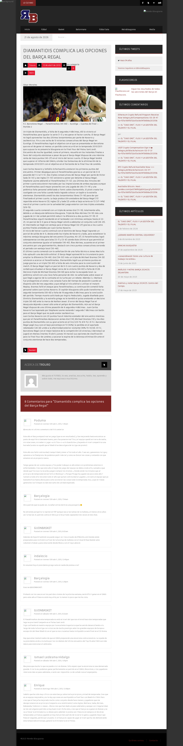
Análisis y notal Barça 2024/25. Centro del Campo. (138, 284)
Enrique (39, 685)
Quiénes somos (136, 740)
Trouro (32, 65)
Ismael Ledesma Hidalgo (52, 657)
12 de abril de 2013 (51, 65)
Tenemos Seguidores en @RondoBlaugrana (134, 68)
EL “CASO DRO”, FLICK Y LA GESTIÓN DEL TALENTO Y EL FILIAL (136, 223)
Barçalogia (42, 496)
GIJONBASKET (43, 528)
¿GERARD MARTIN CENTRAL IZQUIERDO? (136, 235)
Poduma (40, 420)
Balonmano (81, 29)
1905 (31, 73)
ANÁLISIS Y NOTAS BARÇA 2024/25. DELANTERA (134, 271)
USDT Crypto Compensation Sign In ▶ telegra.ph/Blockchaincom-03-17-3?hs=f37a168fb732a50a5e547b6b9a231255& (137, 150)
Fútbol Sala (104, 29)
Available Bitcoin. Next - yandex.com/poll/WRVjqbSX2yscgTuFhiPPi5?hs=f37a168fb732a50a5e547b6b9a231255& (139, 189)
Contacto (153, 740)
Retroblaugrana (129, 29)
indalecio (40, 556)
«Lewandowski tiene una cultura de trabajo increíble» (135, 257)
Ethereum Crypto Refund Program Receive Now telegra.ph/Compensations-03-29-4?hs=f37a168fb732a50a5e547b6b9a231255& (138, 118)
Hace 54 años (126, 60)
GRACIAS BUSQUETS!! (127, 245)
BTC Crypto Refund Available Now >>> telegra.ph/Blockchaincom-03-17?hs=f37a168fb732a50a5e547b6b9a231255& (137, 170)
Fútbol (44, 29)
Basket (61, 29)
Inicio (27, 29)
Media (152, 29)
